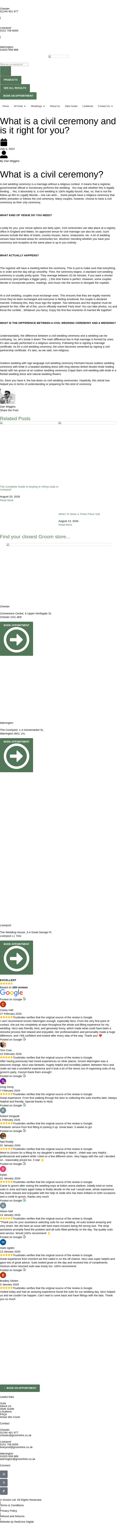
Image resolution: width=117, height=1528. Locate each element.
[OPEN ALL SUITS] (25, 106)
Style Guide (7, 1408)
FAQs (3, 1414)
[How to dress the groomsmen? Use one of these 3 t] (97, 1345)
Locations (6, 1411)
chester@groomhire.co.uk (15, 1435)
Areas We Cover (10, 1417)
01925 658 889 (9, 49)
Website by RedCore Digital (17, 1521)
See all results (15, 88)
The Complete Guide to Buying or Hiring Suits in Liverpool (29, 488)
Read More (7, 500)
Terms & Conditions (12, 1505)
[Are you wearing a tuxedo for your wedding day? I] (58, 1349)
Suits (3, 1403)
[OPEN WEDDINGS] (44, 106)
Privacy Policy (8, 1510)
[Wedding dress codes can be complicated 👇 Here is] (97, 1323)
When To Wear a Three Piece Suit (79, 514)
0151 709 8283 (9, 30)
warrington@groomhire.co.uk (17, 1459)
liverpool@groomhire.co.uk (16, 1447)
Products (11, 80)
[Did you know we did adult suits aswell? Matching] (58, 1316)
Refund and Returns (12, 1516)
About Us (5, 1406)
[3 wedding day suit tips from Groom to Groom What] (19, 1314)
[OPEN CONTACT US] (112, 106)
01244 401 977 (9, 11)
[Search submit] (5, 71)
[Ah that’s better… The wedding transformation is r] (19, 1343)
